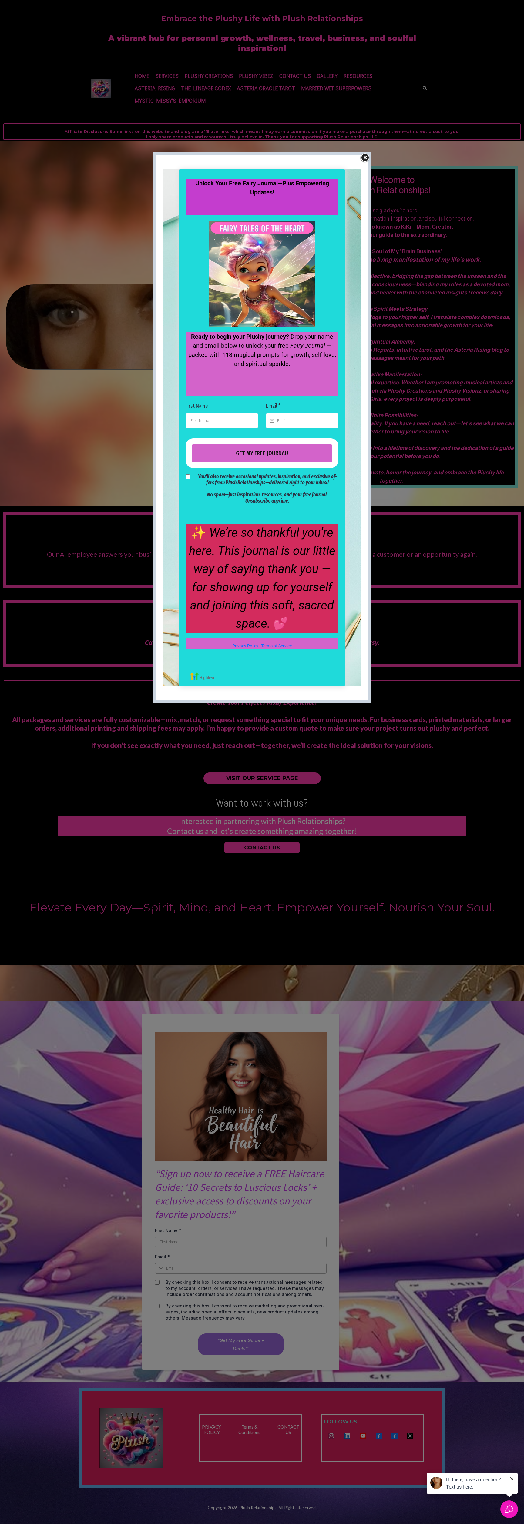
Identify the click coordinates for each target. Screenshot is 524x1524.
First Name (197, 406)
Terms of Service (276, 645)
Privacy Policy (245, 645)
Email (273, 406)
